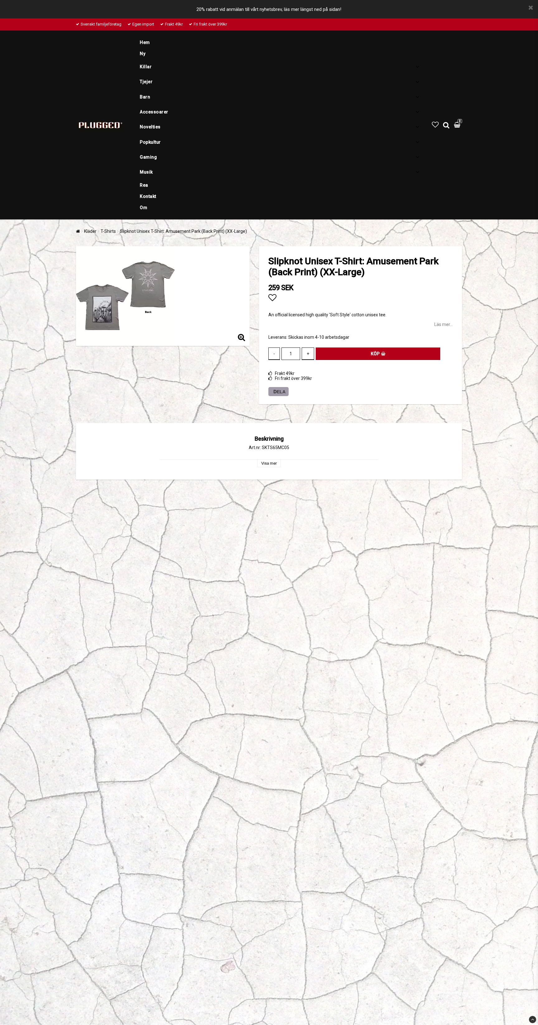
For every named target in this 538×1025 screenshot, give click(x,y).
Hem (145, 42)
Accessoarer (154, 111)
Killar (146, 66)
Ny (142, 53)
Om (143, 207)
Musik (146, 172)
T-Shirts (108, 231)
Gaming (148, 157)
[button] (435, 125)
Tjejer (146, 81)
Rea (144, 185)
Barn (145, 96)
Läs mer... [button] (443, 324)
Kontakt (148, 196)
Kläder (90, 231)
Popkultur (150, 142)
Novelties (150, 126)
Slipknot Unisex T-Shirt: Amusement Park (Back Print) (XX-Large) (183, 231)
